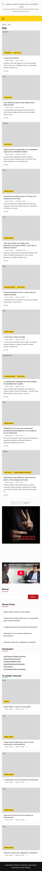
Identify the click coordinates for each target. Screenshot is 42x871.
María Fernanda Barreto (12, 659)
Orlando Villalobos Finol (12, 661)
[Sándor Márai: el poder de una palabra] (21, 691)
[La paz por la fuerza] (21, 43)
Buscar (5, 589)
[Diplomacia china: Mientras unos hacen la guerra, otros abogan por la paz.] (21, 462)
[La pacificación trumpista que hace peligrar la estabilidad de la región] (21, 366)
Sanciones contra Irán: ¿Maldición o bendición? (20, 642)
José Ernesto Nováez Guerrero (15, 656)
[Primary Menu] (4, 18)
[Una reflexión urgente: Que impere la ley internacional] (21, 87)
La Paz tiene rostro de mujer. (14, 337)
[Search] (38, 18)
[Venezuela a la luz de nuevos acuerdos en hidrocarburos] (21, 800)
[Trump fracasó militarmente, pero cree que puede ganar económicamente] (21, 727)
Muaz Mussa (8, 666)
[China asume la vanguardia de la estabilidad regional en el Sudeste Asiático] (21, 134)
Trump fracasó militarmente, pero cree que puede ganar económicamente (21, 619)
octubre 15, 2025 (20, 297)
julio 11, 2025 (19, 482)
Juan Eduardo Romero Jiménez (15, 669)
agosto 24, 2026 (19, 709)
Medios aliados (8, 191)
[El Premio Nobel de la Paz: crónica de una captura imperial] (21, 277)
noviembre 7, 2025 (20, 201)
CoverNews (15, 867)
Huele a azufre (9, 60)
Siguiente (26, 503)
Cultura (6, 701)
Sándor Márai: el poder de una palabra (17, 612)
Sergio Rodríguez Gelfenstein (22, 472)
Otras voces (17, 52)
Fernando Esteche (9, 287)
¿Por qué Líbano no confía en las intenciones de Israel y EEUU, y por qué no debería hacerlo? (20, 245)
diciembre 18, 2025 (20, 154)
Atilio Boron (7, 52)
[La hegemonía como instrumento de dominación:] (21, 764)
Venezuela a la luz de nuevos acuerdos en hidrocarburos (18, 635)
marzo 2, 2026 (19, 60)
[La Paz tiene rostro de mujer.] (21, 322)
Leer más (6, 71)
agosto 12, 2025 (19, 386)
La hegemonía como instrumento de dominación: (20, 627)
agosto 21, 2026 (19, 819)
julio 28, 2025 (19, 435)
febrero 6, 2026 (19, 107)
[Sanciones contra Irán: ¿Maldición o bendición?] (21, 837)
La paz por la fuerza (11, 58)
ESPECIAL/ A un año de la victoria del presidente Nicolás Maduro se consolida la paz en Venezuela (20, 431)
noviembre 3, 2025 (20, 250)
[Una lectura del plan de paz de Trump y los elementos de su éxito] (21, 181)
